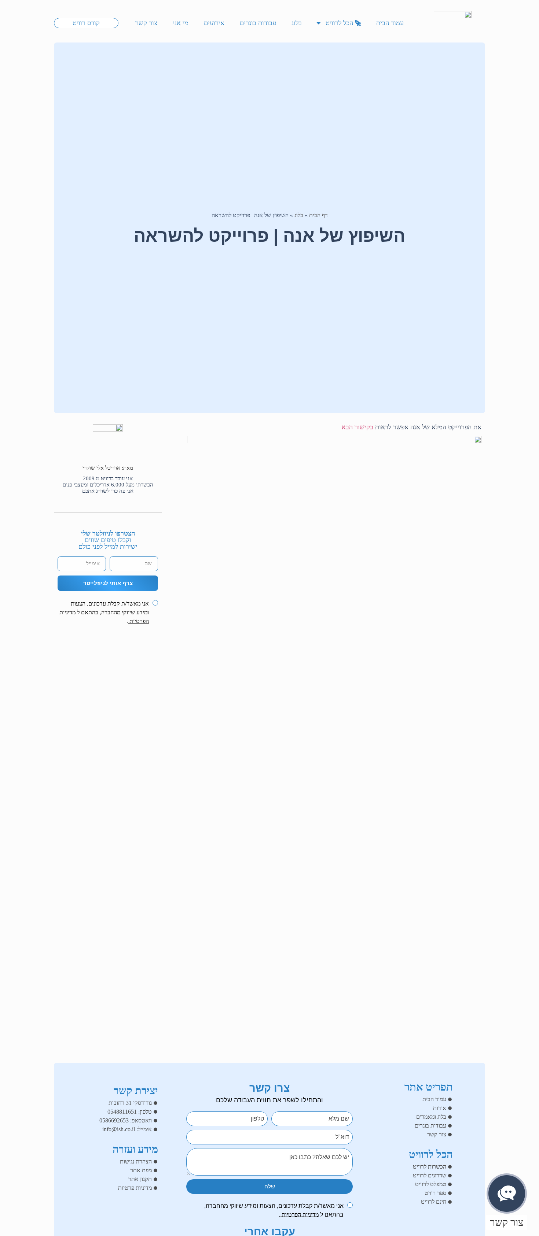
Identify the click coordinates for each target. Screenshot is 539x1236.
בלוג (298, 215)
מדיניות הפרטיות (299, 1214)
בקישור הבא (357, 427)
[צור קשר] (506, 1193)
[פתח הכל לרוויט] (318, 23)
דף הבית (318, 215)
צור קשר (507, 1222)
